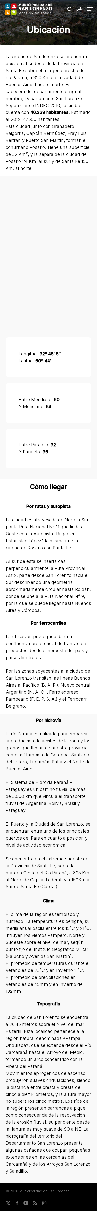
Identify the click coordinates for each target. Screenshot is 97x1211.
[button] (90, 9)
